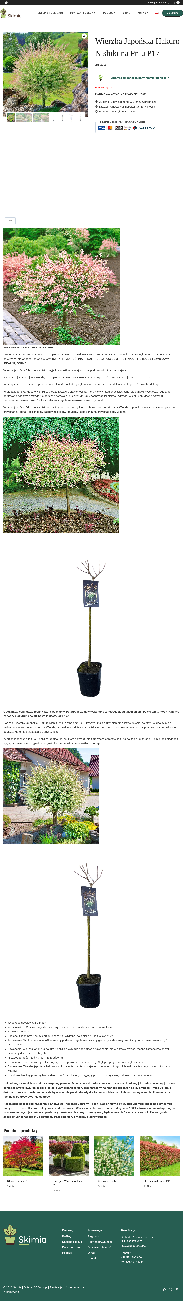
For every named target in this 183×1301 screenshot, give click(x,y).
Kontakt (92, 1258)
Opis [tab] (10, 220)
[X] (170, 1289)
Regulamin (94, 1236)
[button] (84, 36)
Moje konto (173, 13)
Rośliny (66, 1236)
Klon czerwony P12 (18, 1181)
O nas (126, 13)
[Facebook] (6, 2)
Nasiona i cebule (72, 1241)
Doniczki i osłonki (72, 1247)
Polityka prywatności (100, 1241)
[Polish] (157, 13)
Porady (142, 13)
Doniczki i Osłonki (83, 13)
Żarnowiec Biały (107, 1181)
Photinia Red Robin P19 (157, 1181)
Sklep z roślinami (50, 13)
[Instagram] (177, 1289)
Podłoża (109, 13)
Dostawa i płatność (99, 1247)
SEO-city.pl (40, 1287)
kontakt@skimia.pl (132, 1261)
